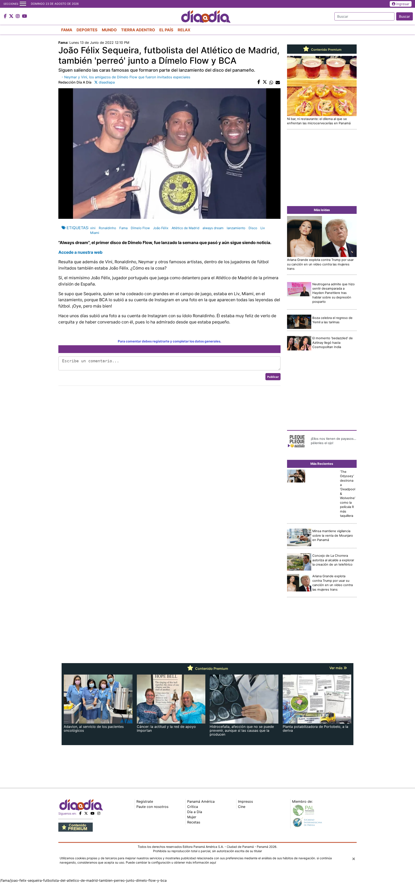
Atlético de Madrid (185, 228)
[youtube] (92, 813)
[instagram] (98, 813)
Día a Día (194, 812)
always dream (213, 228)
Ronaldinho (107, 228)
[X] (86, 813)
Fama (123, 228)
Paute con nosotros (152, 806)
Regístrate (144, 801)
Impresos (245, 801)
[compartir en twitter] (265, 82)
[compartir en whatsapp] (271, 82)
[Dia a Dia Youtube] (24, 16)
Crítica (192, 806)
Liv (262, 228)
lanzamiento (236, 228)
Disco (253, 228)
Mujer (191, 817)
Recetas (193, 822)
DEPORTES (87, 30)
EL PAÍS (166, 30)
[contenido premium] (75, 827)
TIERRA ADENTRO (138, 30)
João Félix (160, 228)
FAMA (66, 30)
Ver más (336, 668)
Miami (94, 233)
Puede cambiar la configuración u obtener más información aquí (171, 862)
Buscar (404, 16)
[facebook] (80, 813)
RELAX (184, 30)
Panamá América (201, 801)
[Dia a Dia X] (11, 16)
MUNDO (109, 30)
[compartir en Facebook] (258, 82)
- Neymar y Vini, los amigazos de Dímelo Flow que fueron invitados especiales (126, 77)
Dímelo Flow (140, 228)
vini (93, 228)
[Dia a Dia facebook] (6, 16)
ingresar (402, 4)
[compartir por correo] (278, 82)
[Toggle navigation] (22, 4)
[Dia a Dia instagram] (18, 16)
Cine (241, 806)
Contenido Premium (326, 50)
